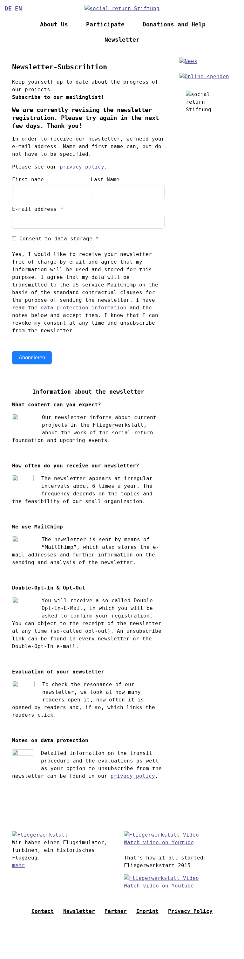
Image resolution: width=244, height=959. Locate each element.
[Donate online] (204, 76)
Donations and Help (174, 24)
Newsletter (122, 40)
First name (28, 179)
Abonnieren (32, 357)
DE (8, 8)
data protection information (83, 308)
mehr (18, 865)
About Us (54, 24)
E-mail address (34, 209)
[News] (188, 61)
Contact (42, 911)
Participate (105, 24)
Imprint (147, 911)
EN (18, 8)
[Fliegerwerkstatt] (40, 835)
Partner (116, 911)
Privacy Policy (190, 911)
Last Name (105, 179)
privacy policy (82, 167)
